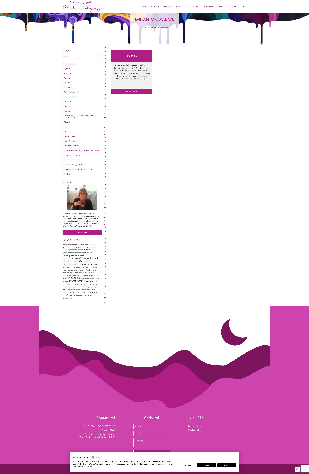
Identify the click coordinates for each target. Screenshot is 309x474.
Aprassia (67, 78)
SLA (65, 295)
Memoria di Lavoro (72, 155)
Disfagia (67, 111)
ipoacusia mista (73, 273)
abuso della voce (84, 245)
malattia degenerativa (88, 278)
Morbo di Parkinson (72, 160)
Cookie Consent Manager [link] (81, 457)
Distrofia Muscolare (72, 141)
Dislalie (67, 127)
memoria (77, 281)
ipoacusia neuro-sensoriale (87, 273)
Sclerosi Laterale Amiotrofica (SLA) (78, 169)
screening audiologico (93, 292)
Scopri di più (82, 232)
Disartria (67, 102)
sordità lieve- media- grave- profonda (80, 295)
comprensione (73, 255)
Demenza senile (71, 97)
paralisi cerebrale (72, 287)
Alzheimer (68, 73)
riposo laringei (86, 290)
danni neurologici (85, 258)
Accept (226, 465)
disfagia (91, 264)
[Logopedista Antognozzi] (82, 6)
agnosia (67, 247)
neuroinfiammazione (81, 284)
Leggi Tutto (132, 91)
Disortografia (69, 136)
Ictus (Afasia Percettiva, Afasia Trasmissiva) (82, 150)
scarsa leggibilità (80, 292)
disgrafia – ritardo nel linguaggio (73, 267)
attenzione (84, 249)
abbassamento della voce (70, 245)
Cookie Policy (195, 430)
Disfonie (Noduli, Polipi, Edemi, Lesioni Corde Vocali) (80, 117)
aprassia (72, 249)
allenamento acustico (78, 247)
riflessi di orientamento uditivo (72, 290)
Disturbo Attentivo (72, 146)
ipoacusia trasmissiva (69, 275)
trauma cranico (67, 298)
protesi (80, 287)
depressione (69, 261)
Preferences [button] (88, 466)
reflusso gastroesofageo (90, 287)
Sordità (132, 56)
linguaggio (74, 277)
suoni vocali (96, 295)
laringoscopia (80, 275)
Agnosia (67, 68)
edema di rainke (79, 270)
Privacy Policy (195, 426)
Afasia (93, 244)
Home (143, 27)
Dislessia (67, 132)
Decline (206, 465)
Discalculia (68, 106)
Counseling (68, 87)
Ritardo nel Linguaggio (73, 165)
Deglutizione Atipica (72, 92)
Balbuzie (67, 83)
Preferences (186, 465)
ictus (87, 269)
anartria (65, 250)
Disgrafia (67, 122)
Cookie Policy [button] (138, 464)
